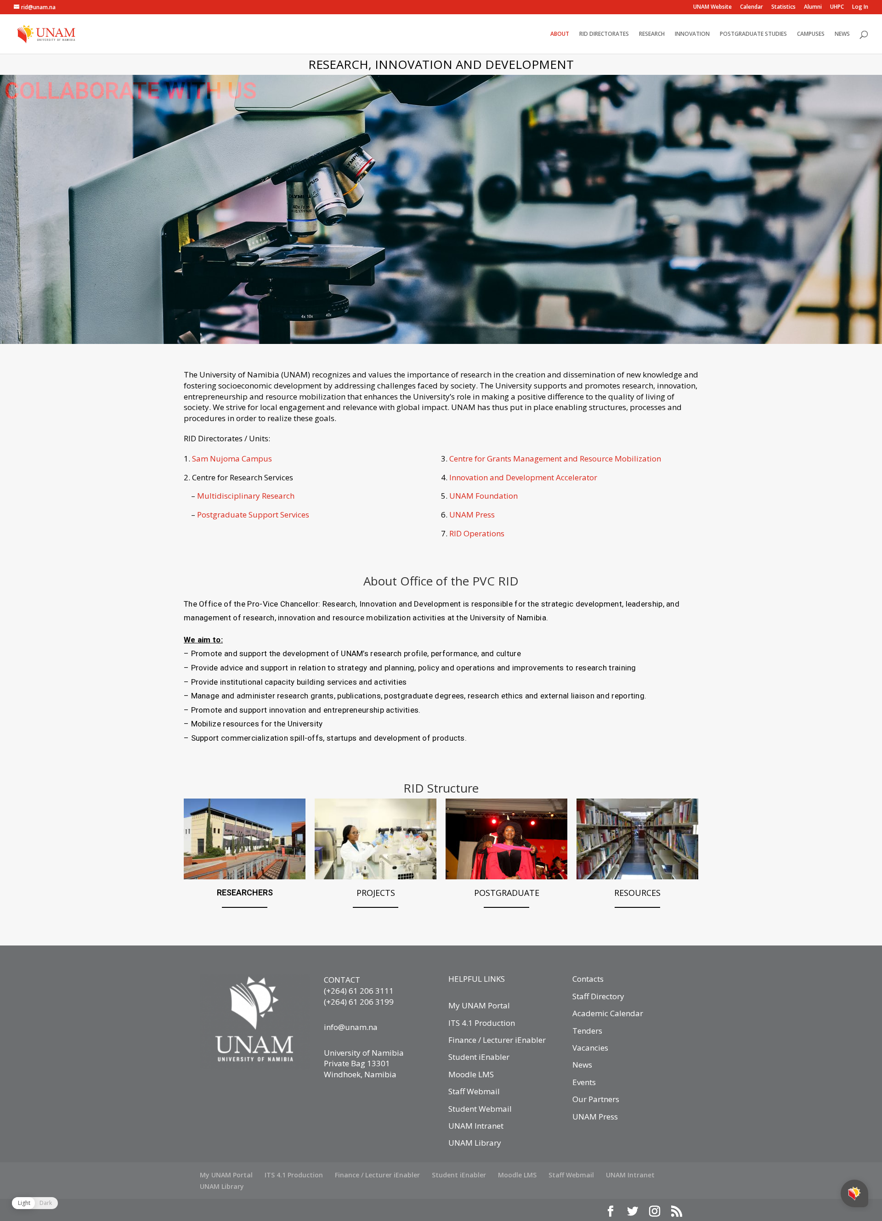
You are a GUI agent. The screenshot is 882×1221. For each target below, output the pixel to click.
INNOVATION (692, 34)
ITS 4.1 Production (481, 1023)
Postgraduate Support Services (253, 514)
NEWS (842, 34)
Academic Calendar (607, 1013)
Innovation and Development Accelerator (523, 477)
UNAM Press (472, 514)
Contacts (588, 978)
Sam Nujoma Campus (232, 458)
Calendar (751, 7)
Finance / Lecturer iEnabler (497, 1040)
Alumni (813, 7)
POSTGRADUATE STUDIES (753, 34)
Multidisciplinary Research (245, 495)
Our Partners (595, 1099)
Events (584, 1082)
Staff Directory (598, 996)
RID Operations (476, 533)
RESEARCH (652, 34)
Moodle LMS (471, 1074)
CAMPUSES (811, 34)
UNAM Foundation (483, 495)
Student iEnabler (478, 1057)
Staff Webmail (474, 1091)
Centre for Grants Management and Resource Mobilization (555, 458)
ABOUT (559, 34)
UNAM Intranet (475, 1125)
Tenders (587, 1030)
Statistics (783, 7)
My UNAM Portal (479, 1005)
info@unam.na (351, 1027)
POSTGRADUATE (506, 892)
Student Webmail (480, 1108)
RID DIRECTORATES (604, 34)
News (582, 1064)
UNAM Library (474, 1142)
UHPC (837, 7)
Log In (860, 7)
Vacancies (590, 1047)
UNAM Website (712, 7)
